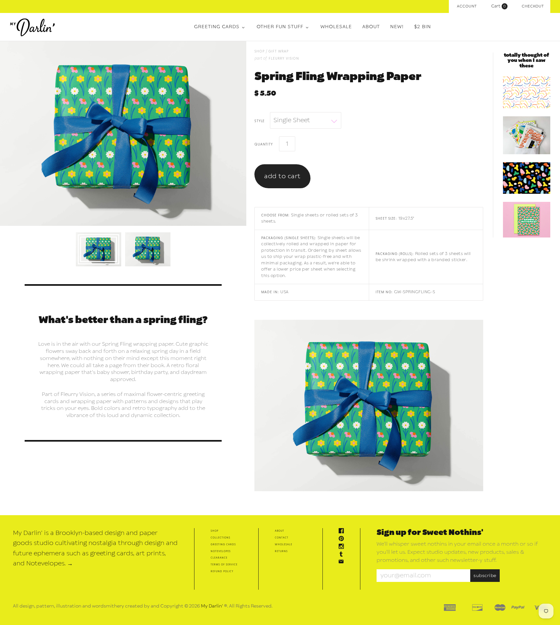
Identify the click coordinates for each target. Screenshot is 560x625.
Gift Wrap (278, 51)
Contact (281, 537)
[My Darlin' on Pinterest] (343, 539)
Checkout (533, 6)
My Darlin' (212, 606)
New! (397, 27)
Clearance (219, 557)
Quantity (263, 143)
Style (259, 120)
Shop (214, 530)
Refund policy (222, 571)
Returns (281, 551)
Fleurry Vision (284, 58)
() (500, 6)
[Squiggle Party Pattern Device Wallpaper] (526, 92)
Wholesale (336, 27)
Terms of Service (224, 564)
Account (467, 6)
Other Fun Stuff (280, 27)
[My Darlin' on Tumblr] (343, 555)
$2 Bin (422, 27)
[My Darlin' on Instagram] (343, 547)
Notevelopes (221, 551)
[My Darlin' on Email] (343, 562)
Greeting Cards (216, 27)
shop (259, 51)
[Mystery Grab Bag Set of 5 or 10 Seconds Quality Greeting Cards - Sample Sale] (526, 135)
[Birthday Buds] (526, 219)
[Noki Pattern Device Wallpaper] (526, 178)
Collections (220, 537)
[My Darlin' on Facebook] (343, 531)
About (371, 27)
